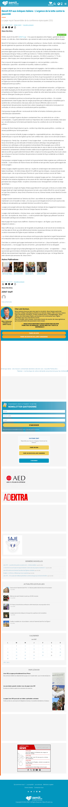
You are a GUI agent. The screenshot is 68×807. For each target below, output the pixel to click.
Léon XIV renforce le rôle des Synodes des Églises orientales (18, 570)
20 (60, 652)
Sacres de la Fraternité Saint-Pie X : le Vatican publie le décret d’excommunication (31, 587)
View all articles (7, 302)
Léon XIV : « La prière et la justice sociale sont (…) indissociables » (20, 565)
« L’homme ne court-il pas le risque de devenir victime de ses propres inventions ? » (24, 567)
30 (25, 658)
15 (16, 652)
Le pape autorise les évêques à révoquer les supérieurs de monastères (28, 613)
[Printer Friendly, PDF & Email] (61, 35)
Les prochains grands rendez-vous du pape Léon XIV (19, 686)
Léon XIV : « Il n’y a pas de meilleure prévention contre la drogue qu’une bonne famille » (25, 575)
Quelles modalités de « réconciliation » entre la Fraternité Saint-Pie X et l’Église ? (30, 621)
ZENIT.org (22, 37)
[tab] (26, 747)
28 (7, 658)
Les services (38, 784)
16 (25, 652)
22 (16, 655)
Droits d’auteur (29, 787)
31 (34, 658)
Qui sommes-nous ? (19, 784)
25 (42, 655)
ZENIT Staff (18, 25)
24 (34, 655)
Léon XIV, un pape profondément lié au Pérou (16, 673)
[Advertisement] (34, 355)
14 (7, 652)
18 (42, 652)
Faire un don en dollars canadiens (34, 337)
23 (25, 655)
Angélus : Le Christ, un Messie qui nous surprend (15, 573)
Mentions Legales (48, 784)
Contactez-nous (38, 787)
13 (60, 649)
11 (42, 649)
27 (60, 655)
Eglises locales (28, 25)
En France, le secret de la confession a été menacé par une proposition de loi (30, 604)
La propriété (30, 784)
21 (7, 655)
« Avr (4, 662)
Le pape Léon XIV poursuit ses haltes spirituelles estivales (21, 698)
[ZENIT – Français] (19, 3)
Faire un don (34, 333)
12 (51, 649)
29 (16, 658)
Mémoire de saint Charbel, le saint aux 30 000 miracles (24, 596)
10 (34, 649)
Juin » (8, 662)
